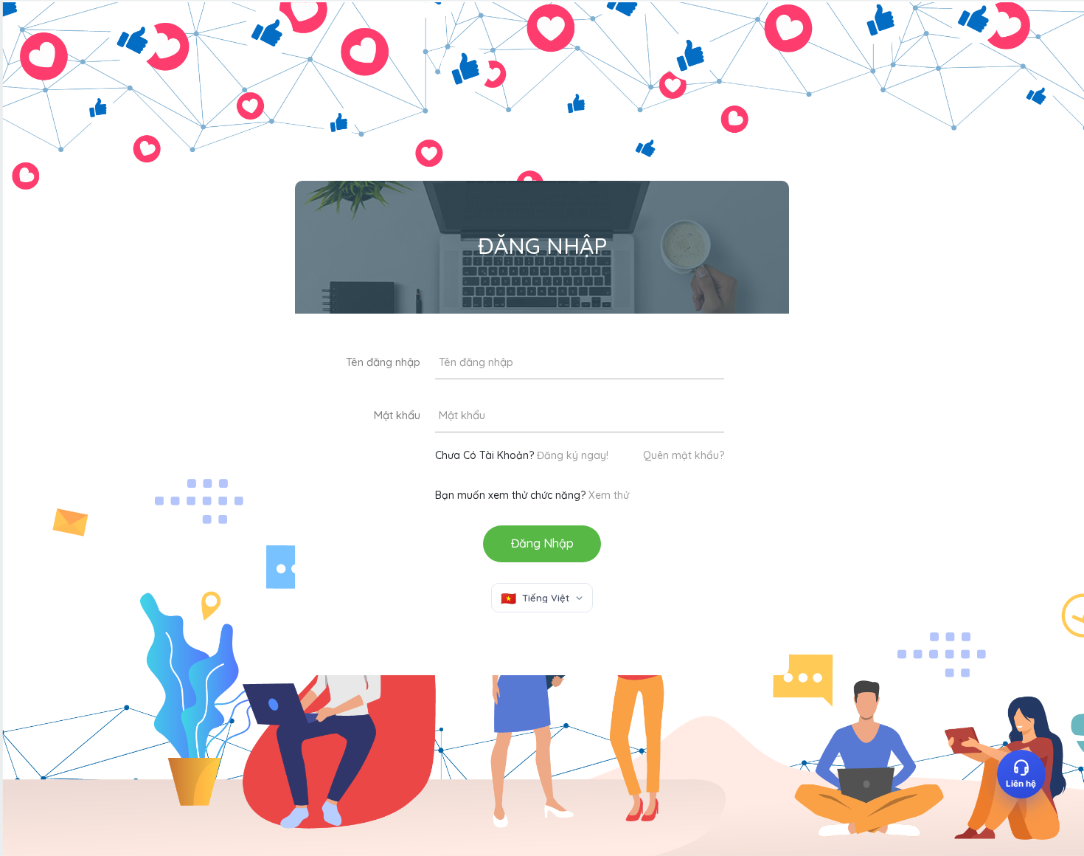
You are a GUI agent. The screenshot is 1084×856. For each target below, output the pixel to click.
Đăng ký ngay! (572, 455)
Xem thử (608, 495)
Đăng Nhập (542, 543)
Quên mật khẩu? (683, 455)
